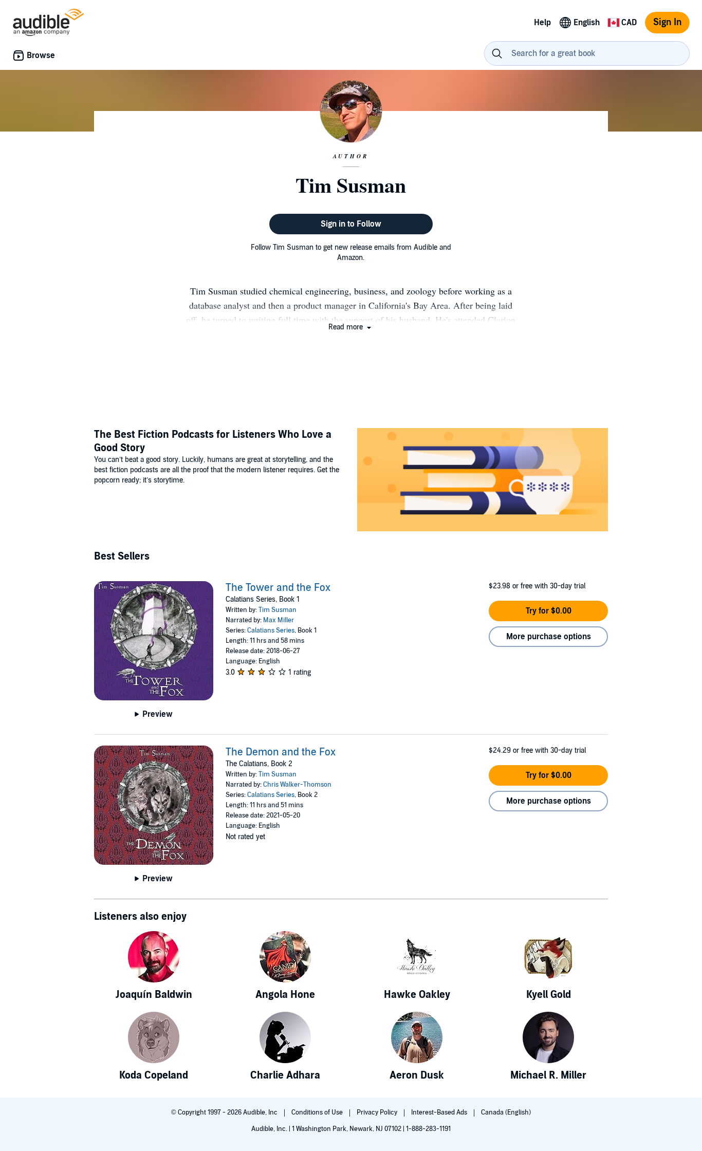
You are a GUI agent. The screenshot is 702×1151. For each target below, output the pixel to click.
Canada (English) (506, 1112)
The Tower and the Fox (278, 588)
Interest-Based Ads (440, 1112)
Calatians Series (270, 630)
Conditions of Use (317, 1112)
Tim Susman (277, 610)
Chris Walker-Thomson (297, 785)
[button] (350, 327)
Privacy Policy (378, 1112)
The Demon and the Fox (281, 752)
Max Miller (278, 620)
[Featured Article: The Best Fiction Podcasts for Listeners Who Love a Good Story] (482, 481)
